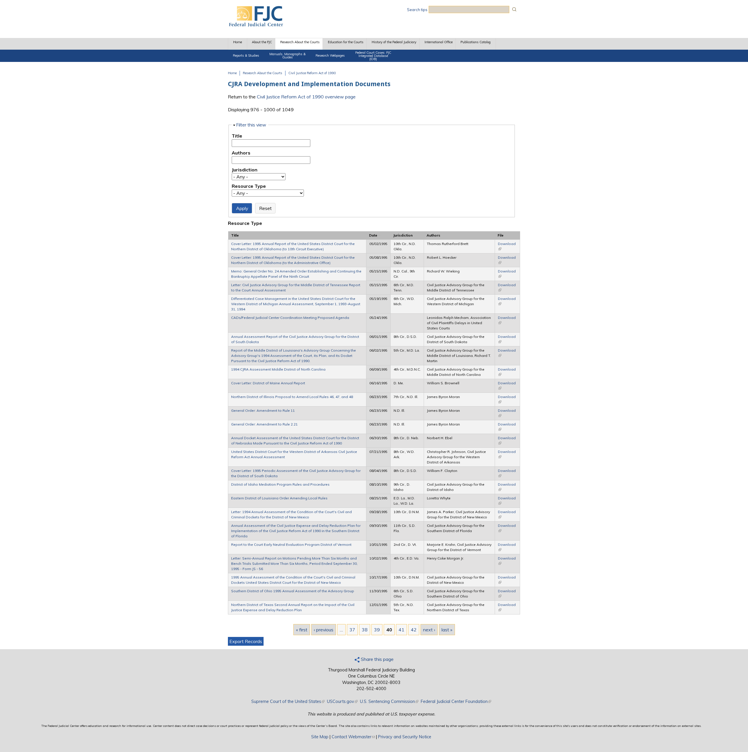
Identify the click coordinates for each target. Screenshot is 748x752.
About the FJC (262, 42)
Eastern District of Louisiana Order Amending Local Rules (279, 498)
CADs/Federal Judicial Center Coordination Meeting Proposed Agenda (290, 317)
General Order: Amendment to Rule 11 (263, 410)
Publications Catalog (475, 42)
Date (373, 235)
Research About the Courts (300, 42)
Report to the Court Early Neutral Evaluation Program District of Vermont (291, 544)
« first (301, 630)
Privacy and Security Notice (404, 736)
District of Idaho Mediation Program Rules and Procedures (280, 484)
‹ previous (323, 630)
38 (365, 630)
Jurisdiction (244, 170)
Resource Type (249, 186)
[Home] (255, 25)
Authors (241, 153)
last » (446, 630)
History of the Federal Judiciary (394, 42)
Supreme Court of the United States (288, 701)
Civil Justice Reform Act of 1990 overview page (306, 97)
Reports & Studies (246, 55)
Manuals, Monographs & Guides (287, 55)
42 (414, 630)
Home (237, 42)
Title (237, 136)
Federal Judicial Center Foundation (456, 701)
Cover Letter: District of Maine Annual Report (268, 383)
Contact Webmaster (353, 736)
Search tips (417, 9)
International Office (439, 42)
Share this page (377, 659)
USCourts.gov (342, 701)
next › (429, 630)
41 (401, 630)
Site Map (319, 736)
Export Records (245, 641)
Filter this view (251, 125)
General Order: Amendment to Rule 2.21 (264, 424)
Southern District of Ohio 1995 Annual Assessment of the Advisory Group (292, 591)
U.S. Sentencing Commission (389, 701)
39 (377, 630)
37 (352, 630)
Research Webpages (330, 55)
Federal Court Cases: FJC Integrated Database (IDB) (373, 56)
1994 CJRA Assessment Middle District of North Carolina (278, 369)
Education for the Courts (345, 42)
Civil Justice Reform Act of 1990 (312, 73)
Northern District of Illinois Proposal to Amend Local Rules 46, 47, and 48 (292, 397)
